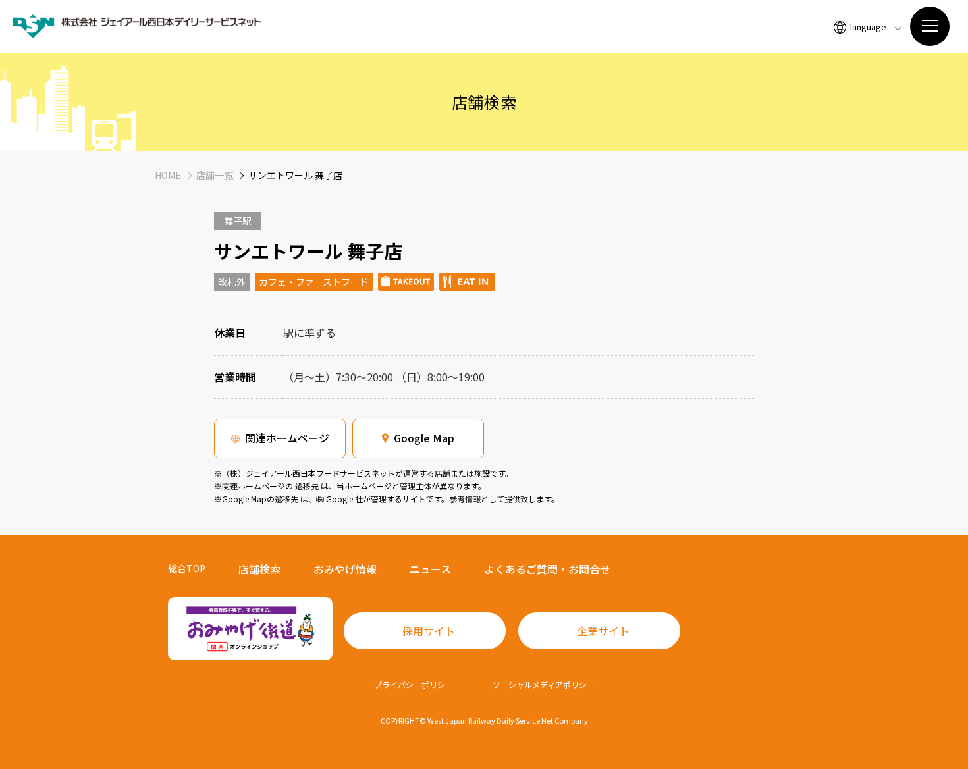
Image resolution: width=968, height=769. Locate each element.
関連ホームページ (287, 438)
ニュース (430, 569)
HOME (168, 175)
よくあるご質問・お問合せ (547, 569)
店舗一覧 (214, 175)
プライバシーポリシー (413, 684)
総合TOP (186, 568)
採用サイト (428, 631)
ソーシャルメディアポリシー (544, 684)
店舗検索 (259, 569)
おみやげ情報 (345, 569)
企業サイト (603, 631)
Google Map (424, 438)
